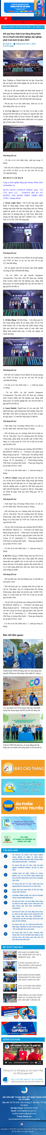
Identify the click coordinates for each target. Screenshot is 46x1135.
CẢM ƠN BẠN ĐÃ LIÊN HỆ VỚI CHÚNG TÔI (27, 1082)
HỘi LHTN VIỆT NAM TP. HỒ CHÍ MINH (27, 1079)
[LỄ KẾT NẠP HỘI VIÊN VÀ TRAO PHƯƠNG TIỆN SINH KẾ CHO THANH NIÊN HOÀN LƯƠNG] (30, 965)
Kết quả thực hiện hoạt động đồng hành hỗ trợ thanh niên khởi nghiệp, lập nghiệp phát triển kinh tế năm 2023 (22, 36)
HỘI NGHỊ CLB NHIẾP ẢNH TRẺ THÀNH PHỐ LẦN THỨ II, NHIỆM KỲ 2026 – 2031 (29, 954)
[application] (23, 1054)
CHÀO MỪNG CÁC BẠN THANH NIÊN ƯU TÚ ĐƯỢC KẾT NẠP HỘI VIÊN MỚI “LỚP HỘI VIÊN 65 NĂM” (30, 997)
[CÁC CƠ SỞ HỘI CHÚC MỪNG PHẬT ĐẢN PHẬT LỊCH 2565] (29, 987)
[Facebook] (22, 1124)
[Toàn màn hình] (40, 1062)
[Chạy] (6, 1062)
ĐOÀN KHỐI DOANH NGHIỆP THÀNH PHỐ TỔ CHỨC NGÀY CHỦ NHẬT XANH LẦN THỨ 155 (29, 977)
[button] (6, 18)
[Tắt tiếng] (36, 1062)
